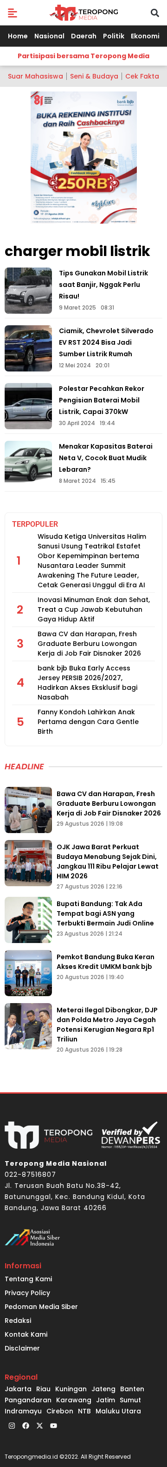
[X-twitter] (39, 1426)
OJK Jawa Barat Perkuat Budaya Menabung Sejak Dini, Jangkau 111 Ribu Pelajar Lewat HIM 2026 (108, 861)
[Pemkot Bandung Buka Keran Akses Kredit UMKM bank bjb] (28, 973)
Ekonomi (145, 36)
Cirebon (59, 1411)
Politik (113, 36)
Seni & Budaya (94, 76)
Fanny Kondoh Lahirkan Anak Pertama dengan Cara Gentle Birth (88, 721)
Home (18, 36)
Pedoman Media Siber (41, 1306)
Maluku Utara (118, 1411)
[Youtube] (53, 1426)
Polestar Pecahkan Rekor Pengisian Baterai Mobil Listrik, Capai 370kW (101, 400)
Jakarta (18, 1389)
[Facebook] (25, 1426)
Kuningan (71, 1389)
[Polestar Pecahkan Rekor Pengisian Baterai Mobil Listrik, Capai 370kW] (28, 406)
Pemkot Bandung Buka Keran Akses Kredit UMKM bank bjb (105, 961)
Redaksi (18, 1320)
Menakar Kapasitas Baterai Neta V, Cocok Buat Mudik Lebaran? (106, 458)
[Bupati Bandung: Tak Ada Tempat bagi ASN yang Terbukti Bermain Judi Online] (28, 920)
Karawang (73, 1400)
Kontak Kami (26, 1334)
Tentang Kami (28, 1279)
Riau (43, 1389)
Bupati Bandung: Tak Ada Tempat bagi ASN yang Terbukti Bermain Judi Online (105, 913)
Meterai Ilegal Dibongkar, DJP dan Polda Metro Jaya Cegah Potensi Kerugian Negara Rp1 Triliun (107, 1024)
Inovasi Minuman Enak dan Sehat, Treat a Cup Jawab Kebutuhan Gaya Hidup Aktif (94, 609)
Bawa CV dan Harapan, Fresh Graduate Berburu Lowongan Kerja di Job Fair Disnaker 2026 (89, 643)
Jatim (105, 1400)
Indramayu (23, 1411)
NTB (84, 1411)
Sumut (130, 1400)
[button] (12, 12)
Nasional (49, 36)
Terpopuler (35, 524)
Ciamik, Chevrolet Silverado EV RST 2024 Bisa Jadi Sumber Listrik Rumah (106, 342)
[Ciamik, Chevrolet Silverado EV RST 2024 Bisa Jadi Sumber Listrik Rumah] (28, 348)
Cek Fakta (142, 76)
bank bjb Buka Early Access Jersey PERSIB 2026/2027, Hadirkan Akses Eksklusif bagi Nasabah (87, 682)
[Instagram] (12, 1426)
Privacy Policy (27, 1292)
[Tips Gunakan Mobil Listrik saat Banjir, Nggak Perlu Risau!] (28, 291)
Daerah (83, 36)
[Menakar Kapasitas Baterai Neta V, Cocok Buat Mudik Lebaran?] (28, 464)
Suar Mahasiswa (35, 76)
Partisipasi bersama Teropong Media (83, 56)
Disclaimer (22, 1348)
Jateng (103, 1389)
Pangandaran (28, 1400)
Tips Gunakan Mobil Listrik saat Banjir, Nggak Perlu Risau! (103, 284)
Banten (132, 1389)
